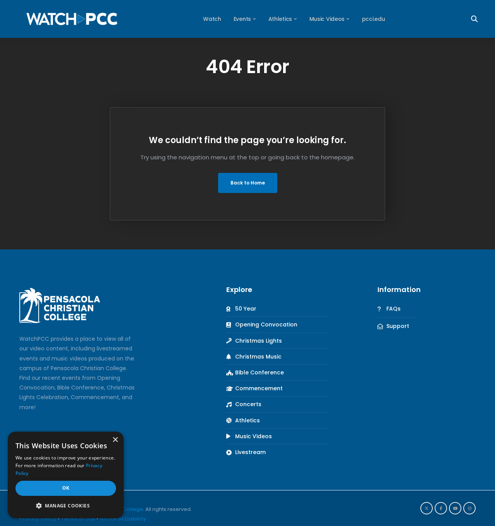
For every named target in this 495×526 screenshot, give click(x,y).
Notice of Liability (122, 519)
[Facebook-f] (441, 508)
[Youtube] (455, 508)
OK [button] (66, 488)
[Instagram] (469, 508)
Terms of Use (78, 519)
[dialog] (66, 475)
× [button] (115, 440)
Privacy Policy (37, 519)
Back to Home (247, 182)
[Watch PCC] (72, 18)
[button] (65, 506)
